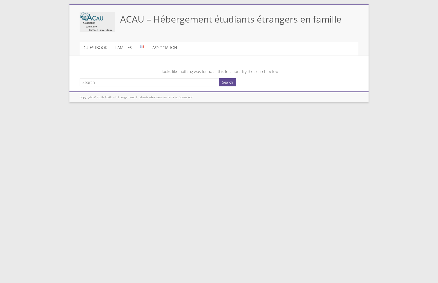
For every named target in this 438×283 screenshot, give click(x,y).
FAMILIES (123, 47)
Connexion (185, 97)
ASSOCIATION (164, 47)
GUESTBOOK (95, 47)
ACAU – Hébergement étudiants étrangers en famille (230, 19)
